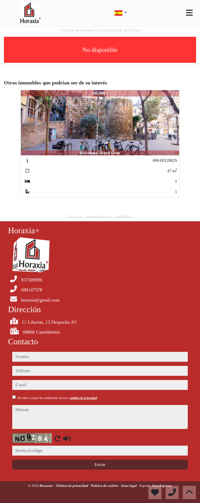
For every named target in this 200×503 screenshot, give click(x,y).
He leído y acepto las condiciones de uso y (57, 398)
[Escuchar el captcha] (67, 438)
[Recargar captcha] (57, 438)
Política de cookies (105, 486)
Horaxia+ (47, 486)
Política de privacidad (72, 486)
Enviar (100, 464)
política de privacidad (83, 398)
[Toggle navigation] (189, 13)
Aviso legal (129, 486)
